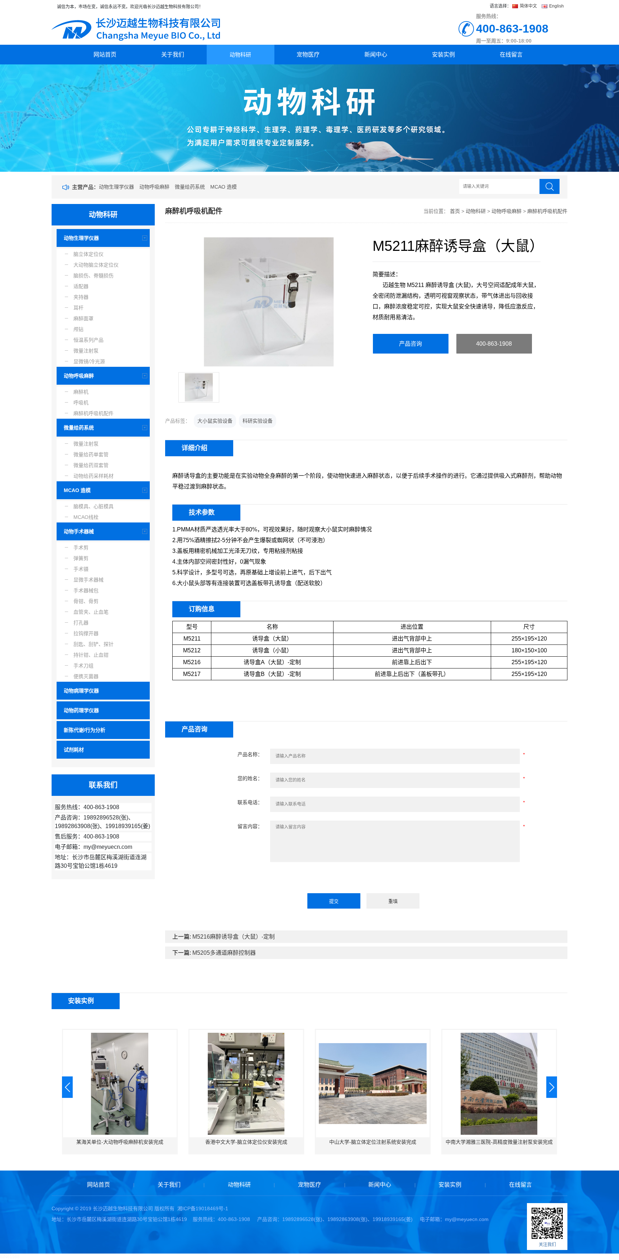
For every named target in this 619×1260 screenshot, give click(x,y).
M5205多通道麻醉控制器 (224, 953)
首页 (455, 211)
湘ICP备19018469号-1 (202, 1208)
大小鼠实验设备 (214, 421)
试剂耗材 (74, 750)
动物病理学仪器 (81, 691)
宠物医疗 (308, 55)
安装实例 (443, 55)
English (556, 6)
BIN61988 (10, 1256)
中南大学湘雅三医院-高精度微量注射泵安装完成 (499, 1142)
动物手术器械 (79, 531)
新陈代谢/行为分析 (84, 730)
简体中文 (528, 6)
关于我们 (172, 55)
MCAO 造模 (223, 187)
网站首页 (104, 55)
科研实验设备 (258, 421)
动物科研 (240, 55)
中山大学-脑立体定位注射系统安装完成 (372, 1142)
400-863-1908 (494, 344)
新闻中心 (375, 55)
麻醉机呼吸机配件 (547, 211)
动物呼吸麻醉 (154, 187)
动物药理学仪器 (81, 710)
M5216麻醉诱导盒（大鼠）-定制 (233, 937)
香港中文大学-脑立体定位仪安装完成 (246, 1142)
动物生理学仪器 (116, 187)
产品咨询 (410, 344)
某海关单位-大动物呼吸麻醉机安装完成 (119, 1142)
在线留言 (511, 55)
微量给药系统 (190, 187)
